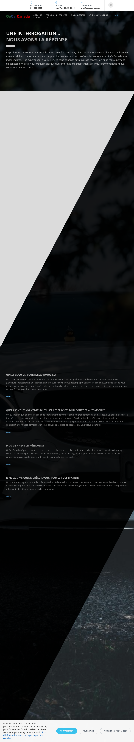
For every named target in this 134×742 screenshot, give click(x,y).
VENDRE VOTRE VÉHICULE (100, 15)
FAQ (116, 15)
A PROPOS (38, 15)
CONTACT (38, 18)
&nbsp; (8, 397)
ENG (47, 18)
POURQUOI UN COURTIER (56, 15)
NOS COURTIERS (78, 15)
